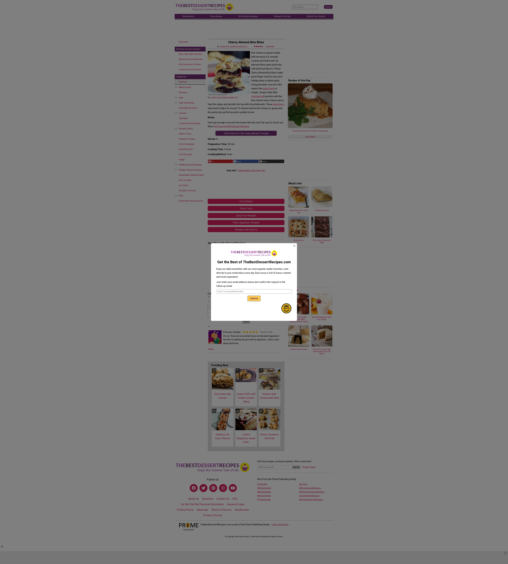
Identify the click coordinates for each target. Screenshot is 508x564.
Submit (254, 298)
